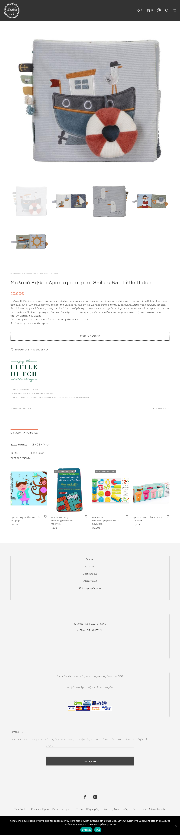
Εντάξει (86, 829)
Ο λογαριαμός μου (90, 587)
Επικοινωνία (90, 580)
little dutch (26, 397)
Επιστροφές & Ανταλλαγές (149, 809)
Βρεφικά (54, 273)
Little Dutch (28, 393)
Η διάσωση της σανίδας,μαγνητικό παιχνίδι (62, 520)
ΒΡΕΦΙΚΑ (47, 397)
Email (49, 745)
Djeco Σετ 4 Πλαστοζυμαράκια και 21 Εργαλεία (105, 520)
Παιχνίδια (43, 273)
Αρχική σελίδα (17, 273)
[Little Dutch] (24, 370)
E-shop (90, 559)
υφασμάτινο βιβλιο (80, 397)
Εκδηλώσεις (90, 573)
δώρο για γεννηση (61, 397)
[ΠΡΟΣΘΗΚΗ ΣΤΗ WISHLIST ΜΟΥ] (45, 516)
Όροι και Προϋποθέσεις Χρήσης (51, 809)
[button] (139, 10)
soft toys (38, 397)
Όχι (98, 829)
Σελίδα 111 (20, 809)
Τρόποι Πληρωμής (87, 809)
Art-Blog (90, 566)
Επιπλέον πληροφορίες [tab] (24, 432)
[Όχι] (175, 825)
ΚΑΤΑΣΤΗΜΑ (31, 273)
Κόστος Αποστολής (116, 809)
